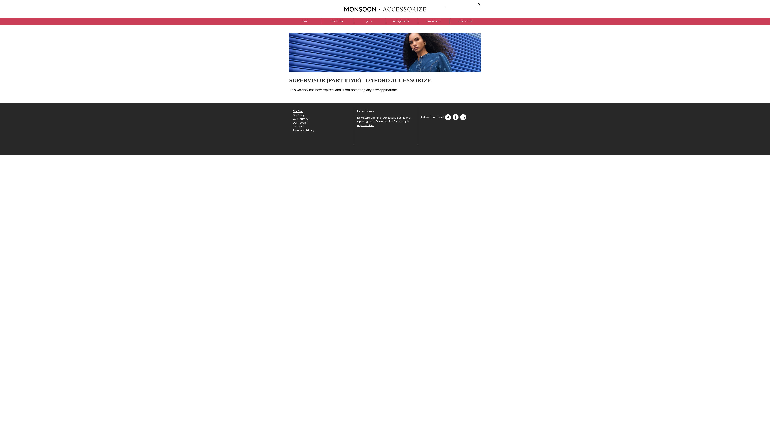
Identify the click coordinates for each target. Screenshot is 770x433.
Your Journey (401, 21)
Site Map (298, 111)
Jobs (369, 21)
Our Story (337, 21)
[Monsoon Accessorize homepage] (385, 9)
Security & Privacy (303, 130)
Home (304, 21)
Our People (433, 21)
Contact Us (465, 21)
